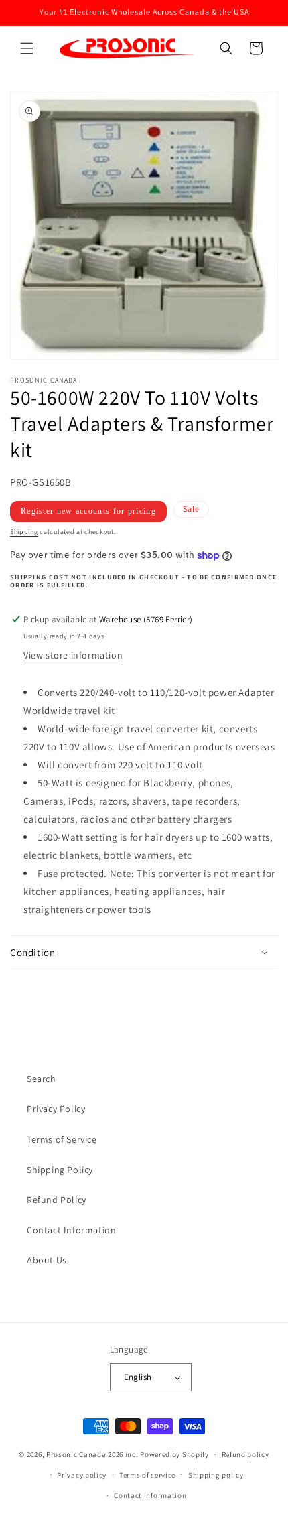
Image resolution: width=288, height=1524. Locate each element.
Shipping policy (216, 1475)
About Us (47, 1260)
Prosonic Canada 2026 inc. (92, 1454)
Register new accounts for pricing (88, 511)
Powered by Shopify (174, 1454)
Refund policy (245, 1454)
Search (41, 1078)
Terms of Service (62, 1139)
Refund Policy (56, 1200)
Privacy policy (81, 1475)
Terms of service (147, 1475)
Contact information (150, 1495)
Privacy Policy (56, 1109)
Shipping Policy (60, 1170)
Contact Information (71, 1230)
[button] (27, 48)
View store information (73, 655)
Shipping (24, 531)
